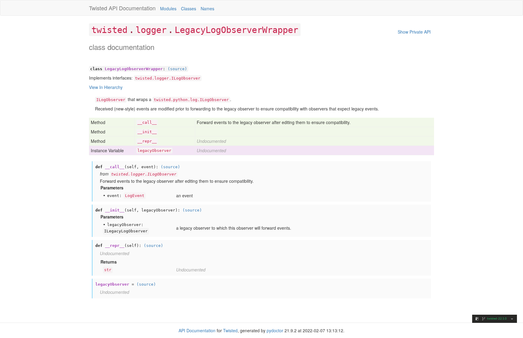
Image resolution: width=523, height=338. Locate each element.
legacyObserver (154, 150)
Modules (168, 8)
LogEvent (134, 195)
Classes (188, 8)
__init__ (147, 132)
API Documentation (132, 8)
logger (151, 30)
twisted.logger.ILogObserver (167, 78)
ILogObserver (110, 99)
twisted (109, 30)
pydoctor (275, 330)
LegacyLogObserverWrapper (236, 30)
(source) (177, 69)
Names (207, 8)
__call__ (147, 122)
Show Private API (414, 32)
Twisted (98, 8)
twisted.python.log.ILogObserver (191, 99)
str (107, 269)
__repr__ (147, 141)
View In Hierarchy (106, 87)
